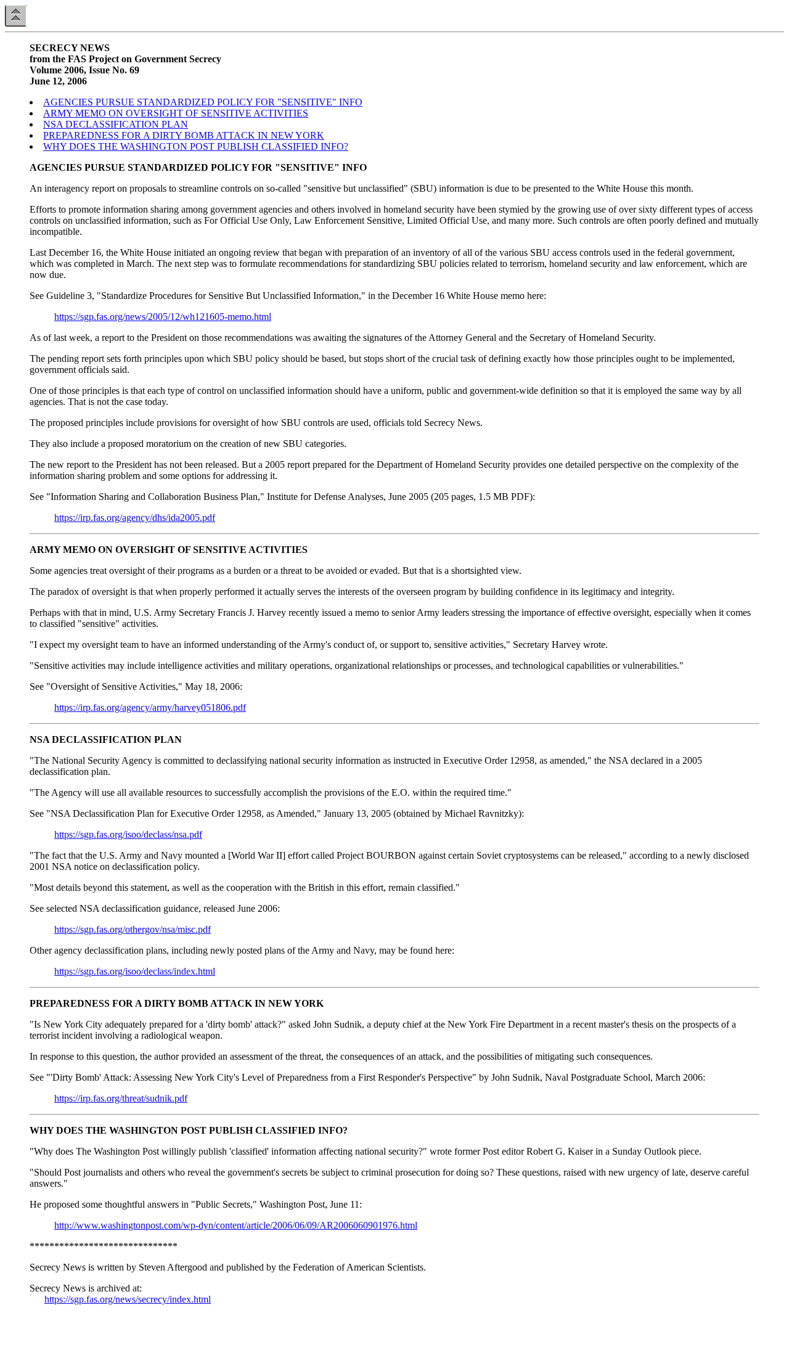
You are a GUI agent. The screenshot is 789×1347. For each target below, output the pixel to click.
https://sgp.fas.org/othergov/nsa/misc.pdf (132, 929)
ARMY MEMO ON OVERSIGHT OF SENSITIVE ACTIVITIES (175, 113)
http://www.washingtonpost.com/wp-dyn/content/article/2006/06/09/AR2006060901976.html (235, 1225)
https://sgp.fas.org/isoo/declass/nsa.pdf (128, 834)
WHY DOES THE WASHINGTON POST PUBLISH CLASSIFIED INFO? (195, 146)
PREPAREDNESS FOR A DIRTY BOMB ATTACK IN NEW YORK (183, 135)
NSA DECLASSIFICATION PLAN (115, 124)
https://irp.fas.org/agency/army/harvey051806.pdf (150, 707)
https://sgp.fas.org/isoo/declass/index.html (134, 971)
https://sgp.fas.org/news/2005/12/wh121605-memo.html (162, 316)
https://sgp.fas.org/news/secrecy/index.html (127, 1299)
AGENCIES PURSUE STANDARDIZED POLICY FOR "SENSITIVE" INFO (202, 102)
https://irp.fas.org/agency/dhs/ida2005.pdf (134, 517)
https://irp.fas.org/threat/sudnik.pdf (120, 1098)
